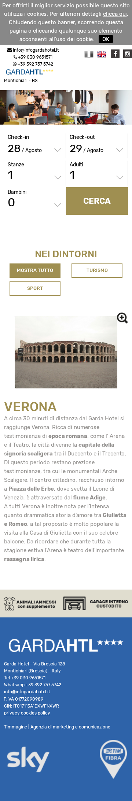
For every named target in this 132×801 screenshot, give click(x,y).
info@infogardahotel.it (36, 50)
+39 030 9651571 (34, 57)
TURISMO (97, 270)
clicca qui (115, 14)
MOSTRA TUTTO (35, 270)
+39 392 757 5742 (34, 64)
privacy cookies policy (27, 713)
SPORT (35, 288)
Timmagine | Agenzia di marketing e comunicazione (57, 727)
